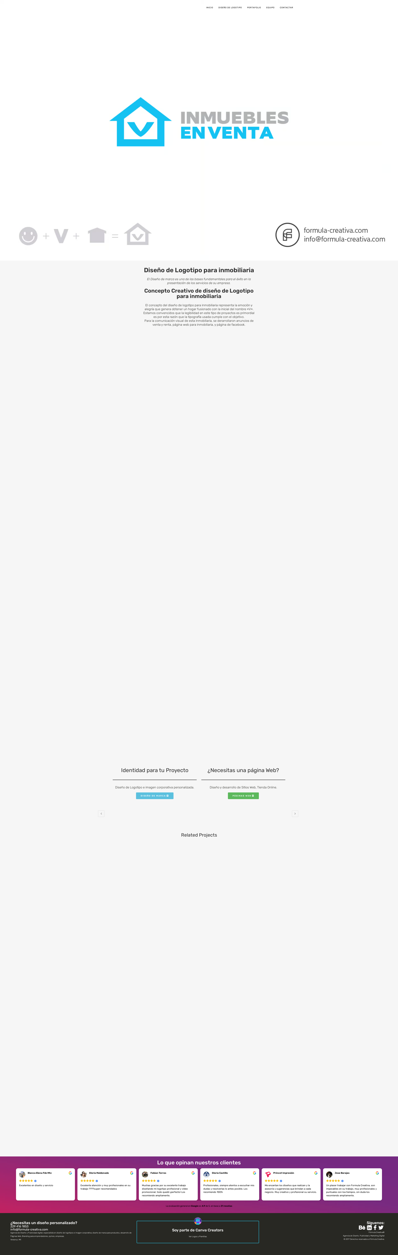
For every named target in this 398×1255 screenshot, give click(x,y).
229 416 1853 (19, 1226)
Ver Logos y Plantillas (198, 1236)
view (121, 869)
